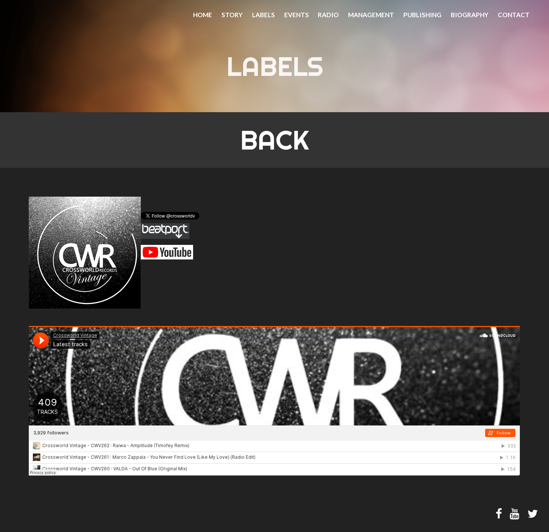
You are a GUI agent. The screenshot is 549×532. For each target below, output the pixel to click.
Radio (328, 15)
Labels (263, 15)
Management (371, 15)
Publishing (422, 15)
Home (202, 15)
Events (296, 15)
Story (232, 15)
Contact (514, 15)
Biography (469, 15)
